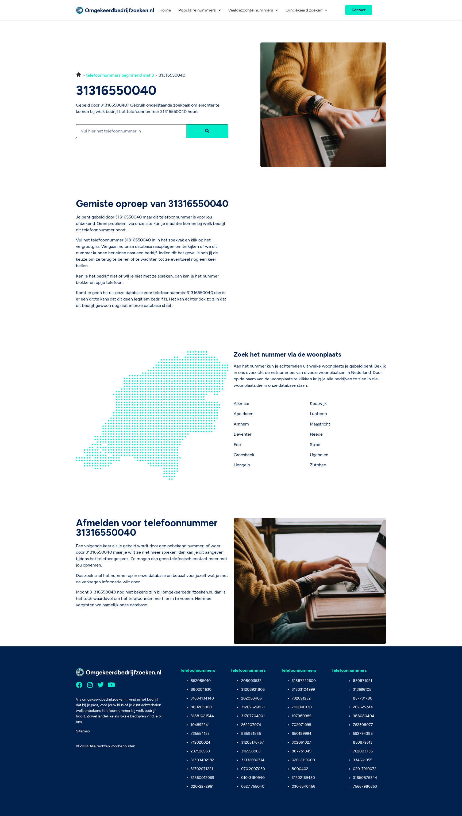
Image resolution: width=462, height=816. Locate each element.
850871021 (362, 680)
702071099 (301, 725)
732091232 (301, 698)
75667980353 (365, 786)
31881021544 (202, 716)
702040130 (302, 707)
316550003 (251, 751)
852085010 (201, 680)
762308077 (363, 725)
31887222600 (304, 680)
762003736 (363, 751)
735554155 (200, 733)
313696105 (362, 689)
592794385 (363, 733)
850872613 (362, 742)
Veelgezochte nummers (250, 10)
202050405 (251, 698)
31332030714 (252, 760)
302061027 (301, 742)
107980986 (301, 716)
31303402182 (202, 760)
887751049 (301, 751)
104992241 (200, 725)
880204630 (201, 689)
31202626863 (253, 707)
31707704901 (253, 716)
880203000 (201, 707)
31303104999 (303, 689)
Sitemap (83, 731)
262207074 (251, 725)
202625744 (363, 707)
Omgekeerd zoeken (304, 10)
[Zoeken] (207, 131)
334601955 (362, 760)
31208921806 (253, 689)
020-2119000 (303, 760)
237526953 (200, 751)
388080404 (363, 716)
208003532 (251, 680)
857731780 (362, 698)
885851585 (251, 733)
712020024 (200, 742)
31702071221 (202, 769)
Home (165, 10)
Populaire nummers (197, 10)
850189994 (301, 733)
